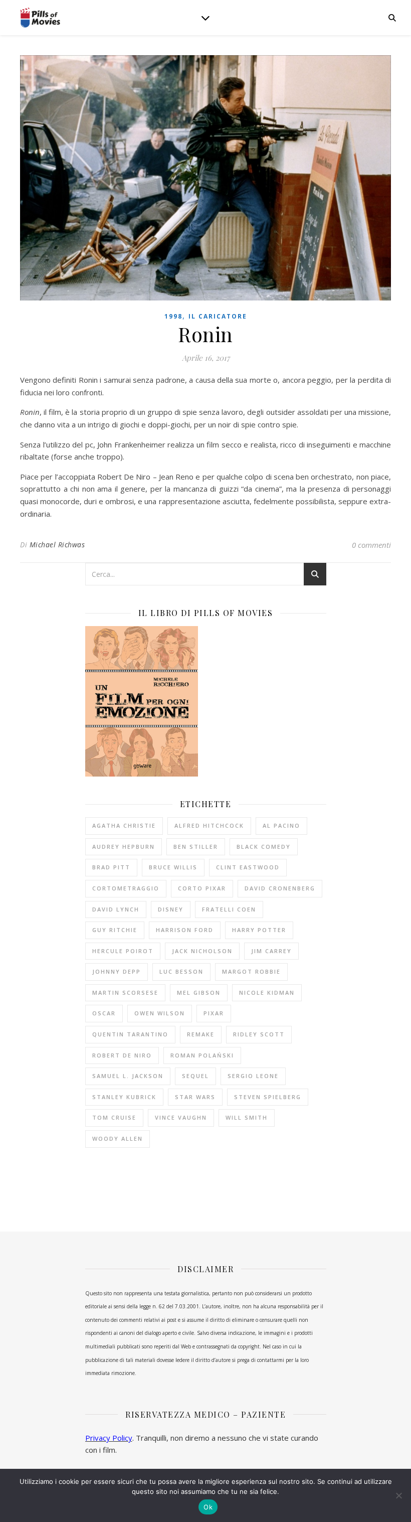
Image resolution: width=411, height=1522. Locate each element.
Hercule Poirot (122, 951)
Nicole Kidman (267, 992)
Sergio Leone (253, 1076)
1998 (173, 316)
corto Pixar (202, 888)
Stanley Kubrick (124, 1097)
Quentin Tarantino (130, 1034)
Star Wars (195, 1097)
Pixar (213, 1013)
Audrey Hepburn (123, 846)
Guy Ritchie (114, 930)
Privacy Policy (108, 1438)
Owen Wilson (159, 1013)
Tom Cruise (114, 1117)
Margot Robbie (251, 971)
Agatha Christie (124, 825)
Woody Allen (117, 1138)
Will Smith (247, 1117)
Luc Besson (181, 971)
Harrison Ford (185, 930)
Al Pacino (281, 825)
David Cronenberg (280, 888)
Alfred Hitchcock (209, 825)
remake (201, 1034)
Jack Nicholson (202, 951)
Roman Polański (202, 1055)
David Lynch (115, 909)
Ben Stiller (195, 846)
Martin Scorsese (125, 992)
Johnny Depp (116, 971)
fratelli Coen (229, 909)
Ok (208, 1507)
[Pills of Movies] (40, 18)
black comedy (264, 846)
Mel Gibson (199, 992)
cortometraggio (125, 888)
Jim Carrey (271, 951)
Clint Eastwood (248, 867)
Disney (170, 909)
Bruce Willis (173, 867)
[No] (398, 1495)
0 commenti (371, 545)
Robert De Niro (122, 1055)
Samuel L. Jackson (127, 1076)
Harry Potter (259, 930)
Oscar (104, 1013)
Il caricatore (217, 316)
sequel (195, 1076)
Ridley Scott (259, 1034)
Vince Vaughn (181, 1117)
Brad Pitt (111, 867)
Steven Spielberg (267, 1097)
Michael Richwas (57, 544)
